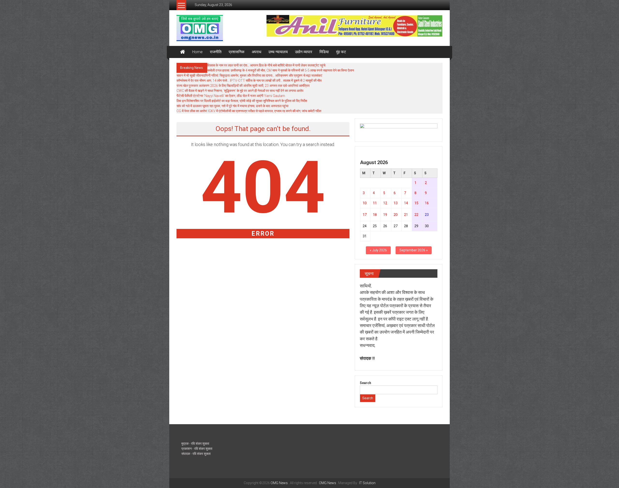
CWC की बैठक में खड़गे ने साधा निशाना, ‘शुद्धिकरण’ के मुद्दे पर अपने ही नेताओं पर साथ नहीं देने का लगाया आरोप (240, 91)
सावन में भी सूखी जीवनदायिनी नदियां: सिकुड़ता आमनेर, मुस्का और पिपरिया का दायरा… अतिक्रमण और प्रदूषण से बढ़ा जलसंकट (249, 75)
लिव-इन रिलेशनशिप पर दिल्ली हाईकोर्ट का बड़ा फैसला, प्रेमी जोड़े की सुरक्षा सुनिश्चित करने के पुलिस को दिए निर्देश (242, 101)
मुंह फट (341, 52)
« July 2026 (378, 250)
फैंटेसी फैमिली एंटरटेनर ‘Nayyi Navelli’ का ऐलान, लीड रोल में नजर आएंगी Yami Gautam (231, 96)
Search (365, 383)
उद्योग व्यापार (303, 52)
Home (197, 52)
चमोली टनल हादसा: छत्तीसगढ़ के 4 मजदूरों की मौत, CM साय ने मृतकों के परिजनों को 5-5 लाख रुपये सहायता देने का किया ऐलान (280, 70)
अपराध (256, 52)
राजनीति (215, 52)
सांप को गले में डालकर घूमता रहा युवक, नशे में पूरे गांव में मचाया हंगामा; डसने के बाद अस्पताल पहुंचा (232, 106)
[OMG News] (183, 52)
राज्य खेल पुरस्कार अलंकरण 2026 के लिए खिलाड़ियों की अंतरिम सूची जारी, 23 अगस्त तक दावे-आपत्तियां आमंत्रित (243, 85)
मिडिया (324, 52)
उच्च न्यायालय (278, 52)
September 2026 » (413, 250)
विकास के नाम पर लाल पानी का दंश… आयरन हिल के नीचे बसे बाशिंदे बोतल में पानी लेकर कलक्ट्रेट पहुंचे (266, 65)
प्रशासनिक (236, 52)
